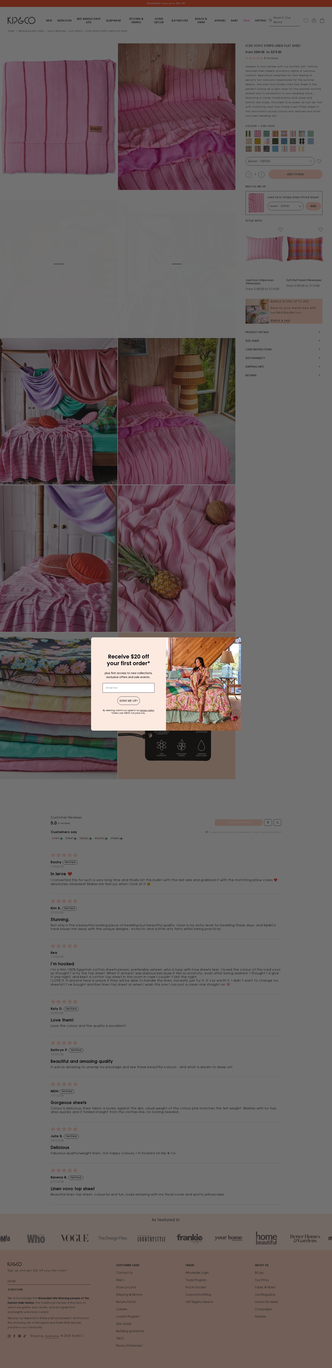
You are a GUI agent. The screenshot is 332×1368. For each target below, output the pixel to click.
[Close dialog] (237, 641)
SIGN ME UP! (129, 701)
